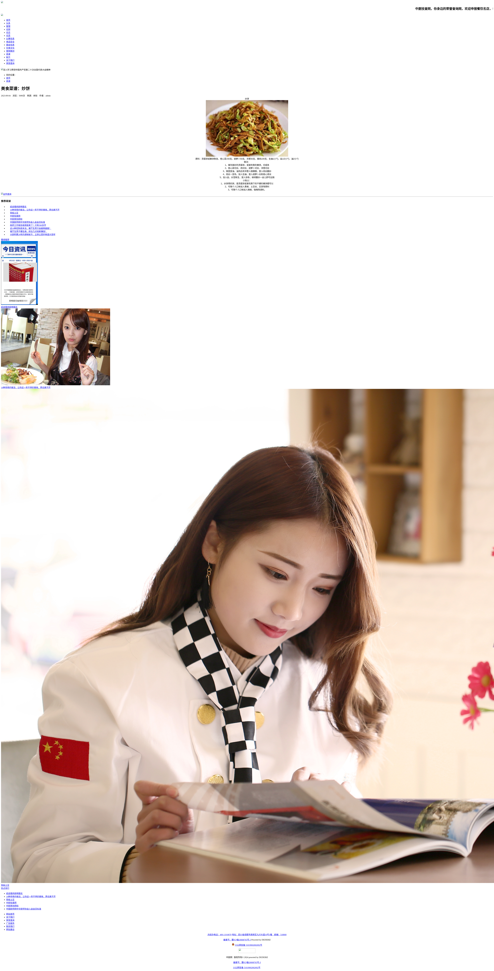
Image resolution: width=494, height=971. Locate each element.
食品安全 (10, 42)
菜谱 (8, 54)
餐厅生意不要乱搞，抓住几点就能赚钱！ (28, 231)
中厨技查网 (15, 216)
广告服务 (10, 923)
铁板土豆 (14, 213)
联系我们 (10, 926)
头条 (8, 23)
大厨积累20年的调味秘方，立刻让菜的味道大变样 (32, 234)
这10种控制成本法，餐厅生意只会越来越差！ (30, 228)
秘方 (8, 57)
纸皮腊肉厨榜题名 (18, 207)
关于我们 (10, 60)
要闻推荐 (5, 240)
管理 (8, 26)
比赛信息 (10, 39)
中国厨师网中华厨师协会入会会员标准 (27, 222)
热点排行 (5, 888)
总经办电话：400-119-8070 (219, 935)
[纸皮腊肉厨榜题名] (19, 304)
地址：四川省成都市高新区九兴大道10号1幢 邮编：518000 (259, 935)
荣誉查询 (10, 63)
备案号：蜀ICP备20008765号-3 (237, 940)
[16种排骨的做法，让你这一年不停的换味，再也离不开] (55, 384)
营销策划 (10, 51)
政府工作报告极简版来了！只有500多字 (28, 225)
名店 (8, 32)
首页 (8, 20)
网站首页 (10, 914)
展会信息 (10, 45)
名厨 (8, 29)
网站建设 (10, 929)
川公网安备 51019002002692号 (248, 945)
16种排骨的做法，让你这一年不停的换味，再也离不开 (34, 210)
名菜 (8, 35)
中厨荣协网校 (16, 219)
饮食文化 (10, 48)
